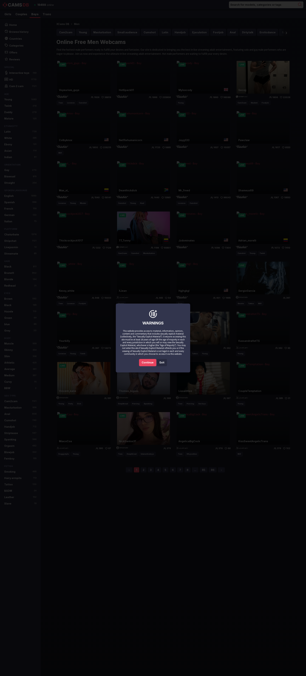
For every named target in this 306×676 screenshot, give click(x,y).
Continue (148, 362)
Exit (162, 362)
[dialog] (153, 338)
